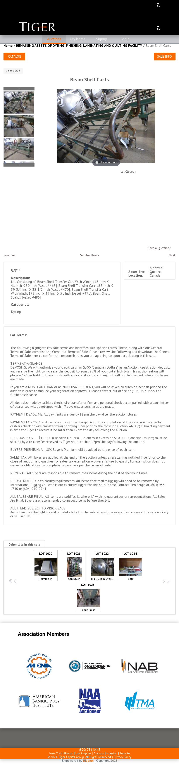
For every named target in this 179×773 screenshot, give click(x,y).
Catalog (14, 56)
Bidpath (88, 760)
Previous (9, 255)
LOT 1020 (45, 566)
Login (124, 39)
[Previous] (65, 127)
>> (168, 581)
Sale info (164, 56)
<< (10, 581)
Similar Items (89, 255)
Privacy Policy (122, 757)
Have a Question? (159, 248)
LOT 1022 (102, 566)
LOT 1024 (130, 566)
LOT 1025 (88, 597)
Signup (101, 39)
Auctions (54, 39)
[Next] (146, 127)
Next (172, 255)
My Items (77, 39)
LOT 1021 (74, 566)
